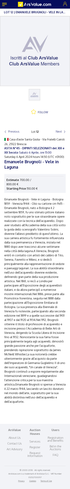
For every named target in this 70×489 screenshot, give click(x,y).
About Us (15, 437)
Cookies (32, 481)
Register (34, 447)
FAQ (55, 455)
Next (59, 131)
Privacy (21, 481)
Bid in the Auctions (55, 448)
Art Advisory (14, 449)
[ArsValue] (35, 4)
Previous (13, 131)
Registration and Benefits (55, 439)
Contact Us (14, 443)
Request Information (35, 454)
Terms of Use (46, 481)
